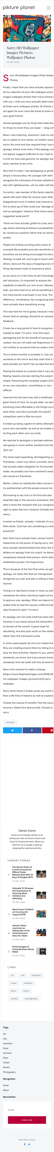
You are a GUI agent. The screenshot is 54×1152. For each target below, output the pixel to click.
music (14, 983)
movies (14, 998)
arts (23, 975)
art (12, 975)
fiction (26, 991)
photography (31, 998)
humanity (36, 975)
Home (6, 1085)
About (6, 1090)
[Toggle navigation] (48, 8)
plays (13, 991)
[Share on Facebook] (32, 730)
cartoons (10, 722)
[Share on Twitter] (12, 730)
